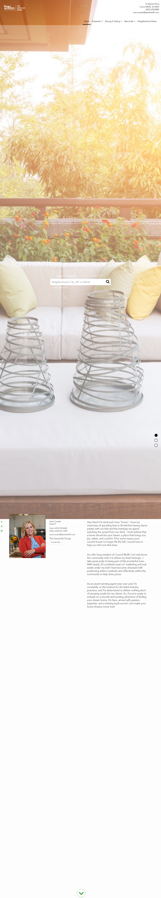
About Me (130, 22)
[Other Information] (156, 445)
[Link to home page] (15, 8)
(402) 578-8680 (152, 9)
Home (86, 21)
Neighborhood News (147, 21)
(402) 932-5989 (61, 531)
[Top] (156, 435)
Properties (98, 22)
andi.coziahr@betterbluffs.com (146, 12)
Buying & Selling (114, 22)
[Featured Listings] (156, 440)
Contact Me (55, 542)
